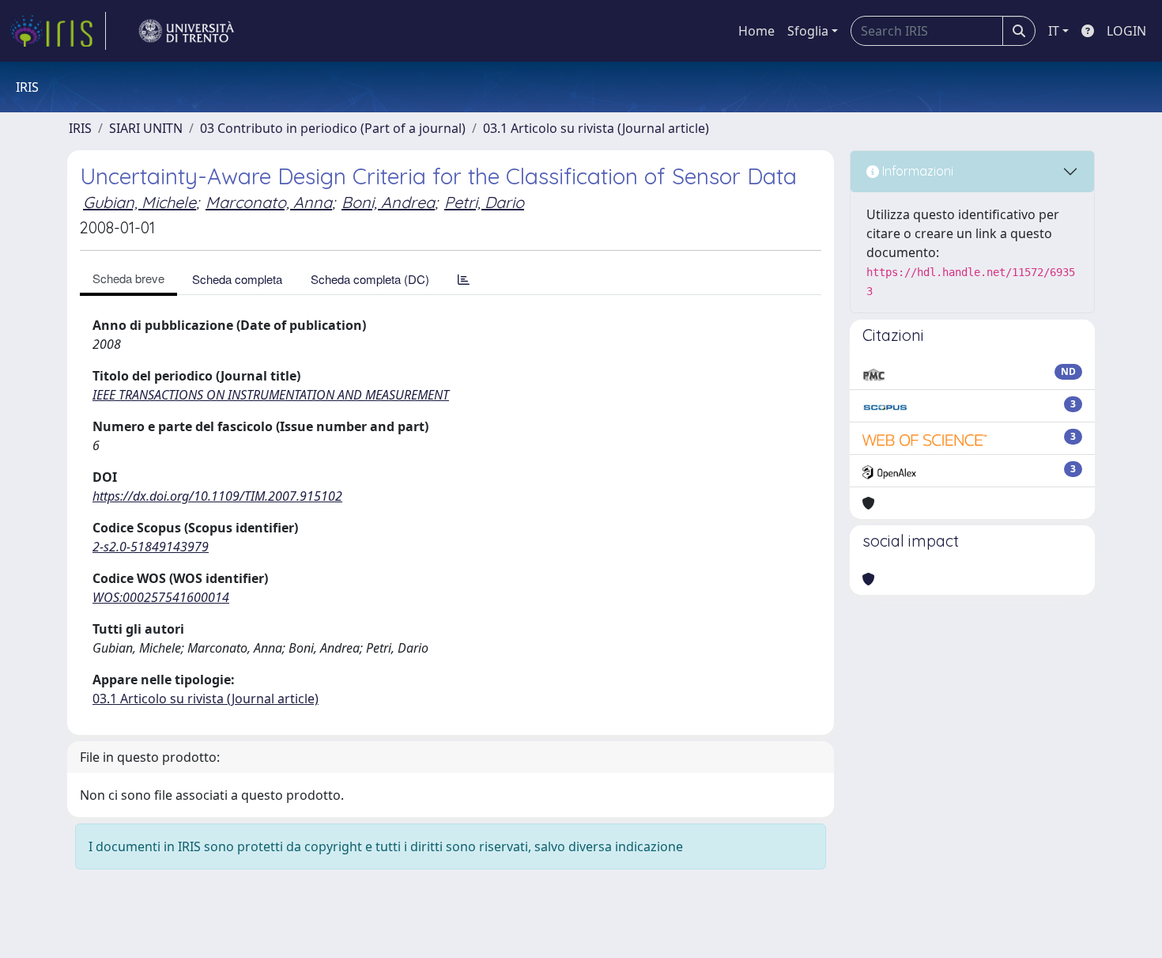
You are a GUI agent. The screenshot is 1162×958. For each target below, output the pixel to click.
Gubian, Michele (139, 202)
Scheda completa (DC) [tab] (370, 279)
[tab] (463, 278)
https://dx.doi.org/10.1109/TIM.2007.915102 (217, 496)
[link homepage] (57, 31)
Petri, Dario (484, 202)
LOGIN (1126, 31)
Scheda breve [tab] (128, 278)
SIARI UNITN (146, 128)
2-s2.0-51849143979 (150, 546)
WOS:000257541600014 (160, 597)
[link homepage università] (187, 31)
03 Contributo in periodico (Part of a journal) (333, 128)
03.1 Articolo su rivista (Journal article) (596, 128)
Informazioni (916, 171)
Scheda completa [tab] (237, 279)
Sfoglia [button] (807, 31)
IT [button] (1053, 31)
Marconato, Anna (269, 202)
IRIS (80, 128)
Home (756, 31)
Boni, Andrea (388, 202)
